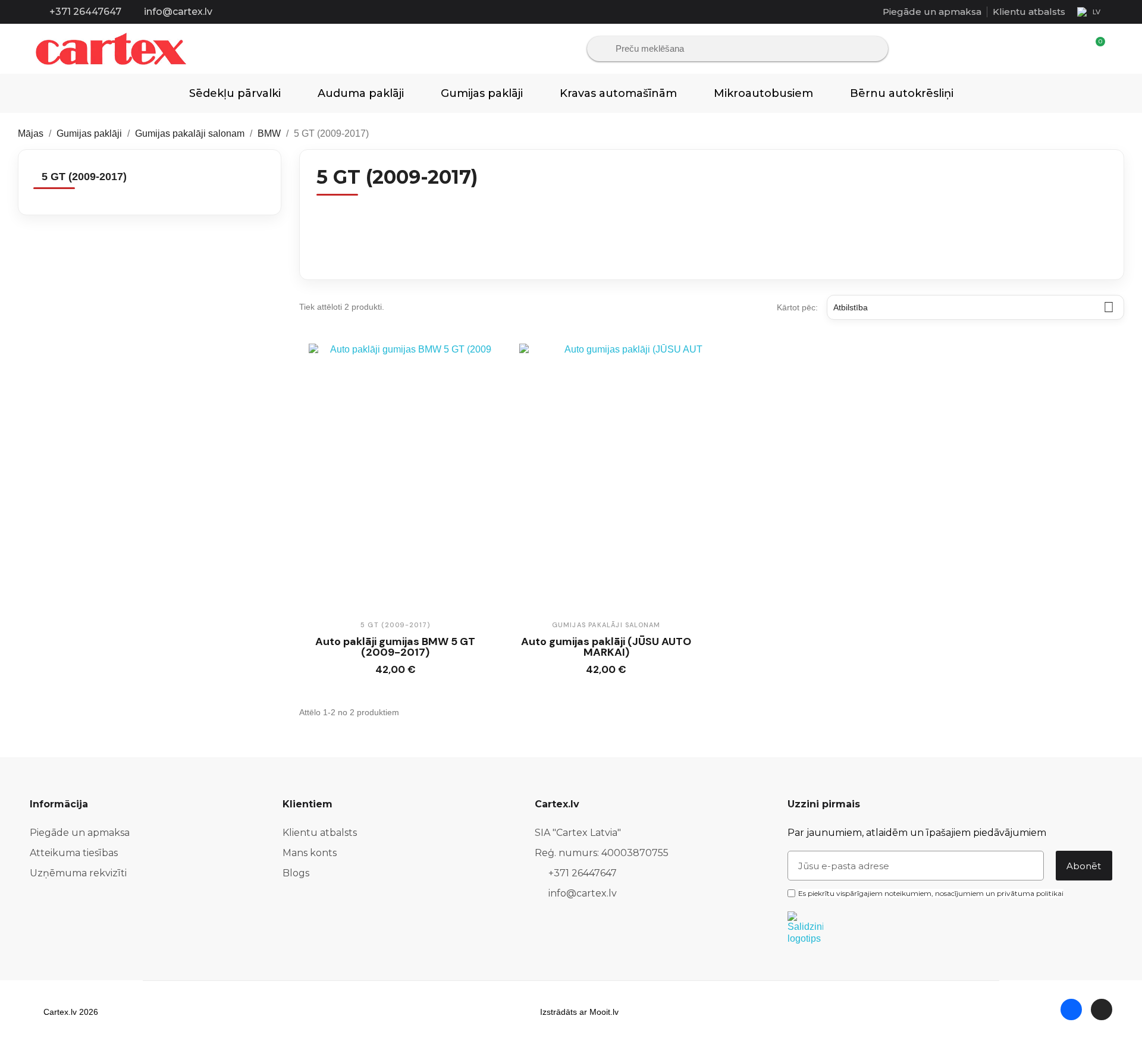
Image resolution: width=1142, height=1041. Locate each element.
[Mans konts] (1075, 48)
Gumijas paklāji (482, 93)
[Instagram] (1101, 1009)
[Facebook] (1071, 1009)
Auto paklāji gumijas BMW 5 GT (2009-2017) (395, 646)
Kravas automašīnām (618, 93)
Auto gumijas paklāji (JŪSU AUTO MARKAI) (606, 646)
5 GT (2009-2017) (84, 177)
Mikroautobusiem (763, 93)
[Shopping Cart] (1095, 48)
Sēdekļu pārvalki (235, 93)
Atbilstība (973, 307)
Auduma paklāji (361, 93)
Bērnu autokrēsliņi (901, 93)
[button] (384, 671)
